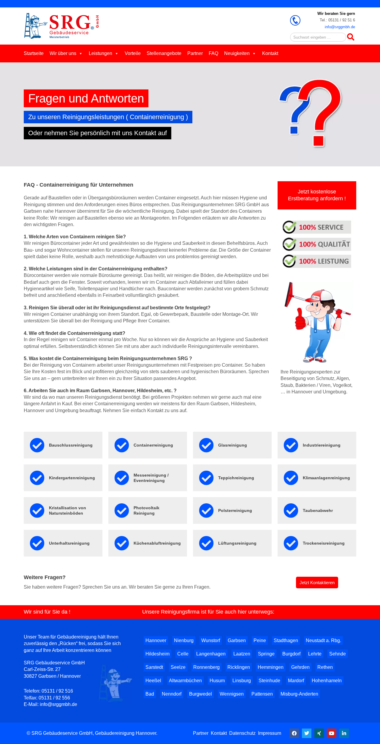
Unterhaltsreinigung (69, 543)
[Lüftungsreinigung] (206, 543)
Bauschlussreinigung (71, 445)
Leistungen (100, 53)
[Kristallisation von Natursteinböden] (37, 510)
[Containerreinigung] (121, 445)
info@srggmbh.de (340, 27)
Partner (195, 53)
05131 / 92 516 (57, 690)
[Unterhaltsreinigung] (37, 543)
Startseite (34, 53)
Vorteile (133, 53)
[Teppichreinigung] (206, 477)
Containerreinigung (153, 445)
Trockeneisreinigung (324, 543)
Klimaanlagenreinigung (326, 477)
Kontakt (270, 53)
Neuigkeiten (237, 53)
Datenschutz (242, 733)
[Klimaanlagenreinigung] (291, 477)
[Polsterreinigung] (206, 510)
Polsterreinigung (235, 510)
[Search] (350, 37)
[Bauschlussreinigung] (37, 445)
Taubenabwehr (318, 510)
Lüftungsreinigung (237, 543)
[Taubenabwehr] (291, 510)
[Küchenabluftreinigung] (121, 543)
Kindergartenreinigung (72, 477)
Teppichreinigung (236, 477)
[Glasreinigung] (206, 445)
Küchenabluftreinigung (157, 543)
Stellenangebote (164, 53)
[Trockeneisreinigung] (291, 543)
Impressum (269, 733)
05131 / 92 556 (54, 697)
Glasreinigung (232, 445)
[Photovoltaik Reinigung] (121, 510)
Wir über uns (63, 53)
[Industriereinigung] (291, 445)
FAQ (213, 53)
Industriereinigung (322, 445)
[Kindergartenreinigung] (37, 477)
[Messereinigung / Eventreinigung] (121, 477)
